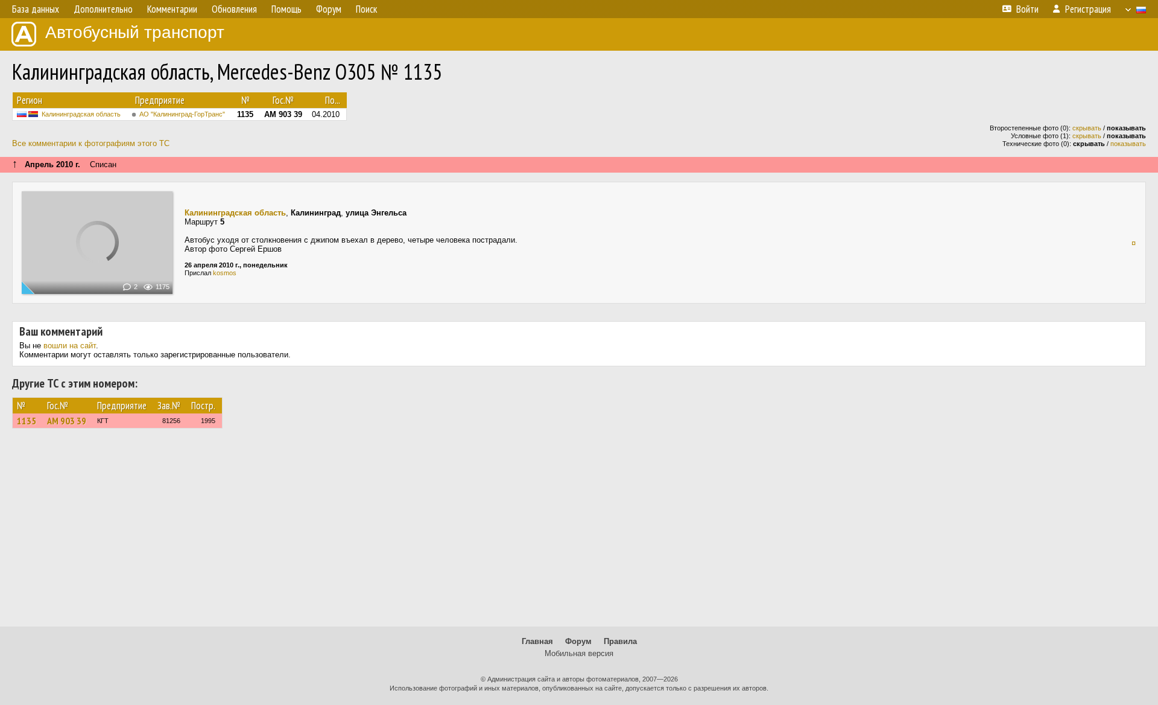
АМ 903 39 (66, 421)
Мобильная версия (579, 653)
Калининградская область (81, 114)
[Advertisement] (579, 532)
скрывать (1086, 128)
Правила (620, 641)
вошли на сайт (69, 345)
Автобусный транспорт (134, 32)
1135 (26, 421)
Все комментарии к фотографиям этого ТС (90, 143)
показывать (1128, 143)
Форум (578, 641)
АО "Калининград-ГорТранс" (182, 114)
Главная (537, 641)
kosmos (224, 272)
